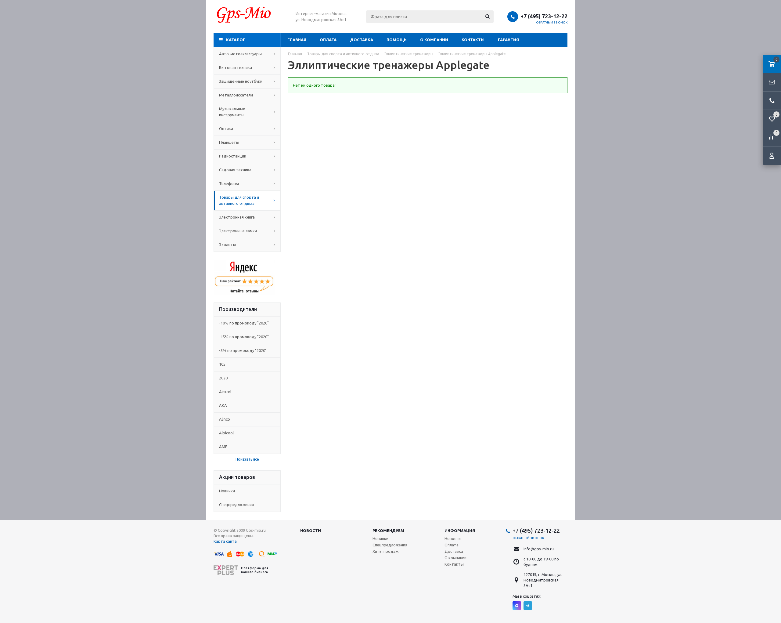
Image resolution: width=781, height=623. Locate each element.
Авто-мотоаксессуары (240, 54)
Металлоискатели (236, 95)
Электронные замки (238, 231)
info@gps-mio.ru (539, 549)
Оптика (226, 128)
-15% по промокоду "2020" (244, 337)
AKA (223, 405)
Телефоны (229, 183)
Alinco (224, 419)
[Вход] (772, 156)
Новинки (227, 491)
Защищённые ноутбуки (240, 81)
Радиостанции (232, 156)
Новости (310, 530)
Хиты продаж (385, 551)
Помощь (397, 40)
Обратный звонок (552, 22)
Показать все (247, 459)
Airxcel (225, 391)
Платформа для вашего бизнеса (254, 570)
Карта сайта (225, 541)
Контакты (473, 40)
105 (222, 364)
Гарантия (508, 40)
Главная (296, 40)
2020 (223, 378)
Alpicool (226, 433)
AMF (223, 446)
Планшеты (229, 142)
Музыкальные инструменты (232, 112)
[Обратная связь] (772, 82)
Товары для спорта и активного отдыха (239, 200)
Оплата (328, 40)
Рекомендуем (388, 530)
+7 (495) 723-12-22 (543, 16)
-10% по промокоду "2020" (244, 323)
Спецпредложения (236, 504)
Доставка (361, 40)
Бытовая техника (235, 67)
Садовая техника (235, 170)
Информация (459, 530)
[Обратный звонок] (772, 101)
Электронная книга (237, 217)
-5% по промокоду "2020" (243, 350)
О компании (434, 40)
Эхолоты (227, 244)
